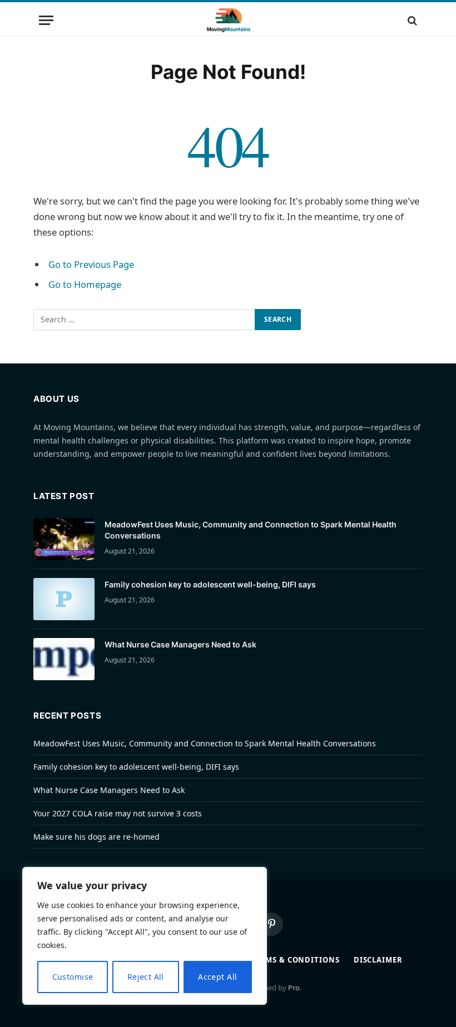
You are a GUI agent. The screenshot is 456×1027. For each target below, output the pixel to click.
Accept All (217, 976)
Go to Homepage (84, 284)
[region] (144, 936)
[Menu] (46, 20)
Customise (72, 976)
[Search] (411, 20)
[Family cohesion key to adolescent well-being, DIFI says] (64, 599)
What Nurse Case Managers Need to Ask (180, 644)
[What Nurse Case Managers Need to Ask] (64, 659)
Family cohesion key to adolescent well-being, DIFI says (210, 584)
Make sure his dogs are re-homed (96, 836)
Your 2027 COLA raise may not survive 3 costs (117, 813)
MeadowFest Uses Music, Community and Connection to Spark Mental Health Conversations (250, 530)
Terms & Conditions (294, 960)
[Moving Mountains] (228, 20)
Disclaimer (378, 960)
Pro (294, 988)
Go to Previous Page (91, 264)
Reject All (145, 976)
